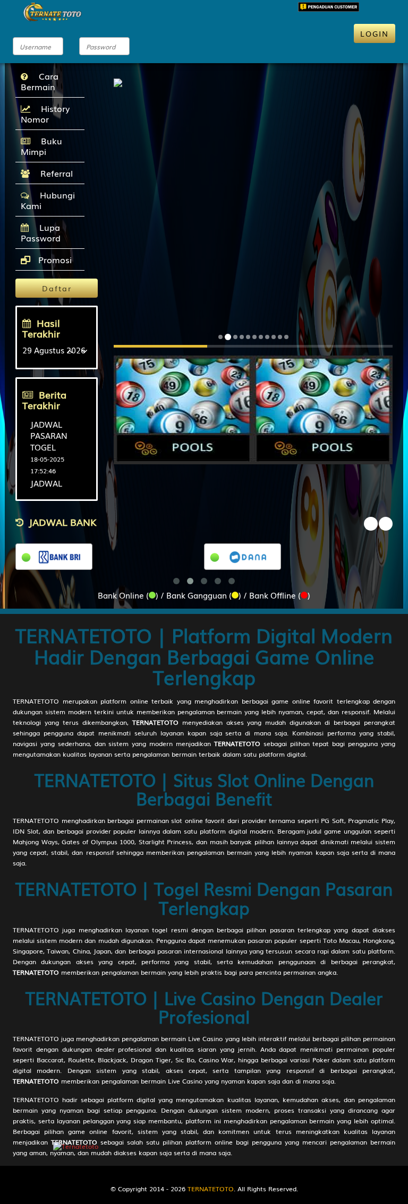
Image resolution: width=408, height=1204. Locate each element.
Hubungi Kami (48, 200)
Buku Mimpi (41, 146)
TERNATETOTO (36, 701)
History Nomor (45, 113)
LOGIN (374, 33)
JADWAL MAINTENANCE (59, 488)
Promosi (54, 259)
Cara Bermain (39, 81)
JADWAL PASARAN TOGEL (48, 435)
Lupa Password (41, 232)
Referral (54, 173)
